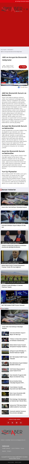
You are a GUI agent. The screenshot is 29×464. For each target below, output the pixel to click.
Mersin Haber (11, 462)
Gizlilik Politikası (6, 448)
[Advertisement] (14, 31)
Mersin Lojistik (18, 462)
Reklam (4, 451)
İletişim (9, 451)
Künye (22, 448)
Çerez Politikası (15, 448)
